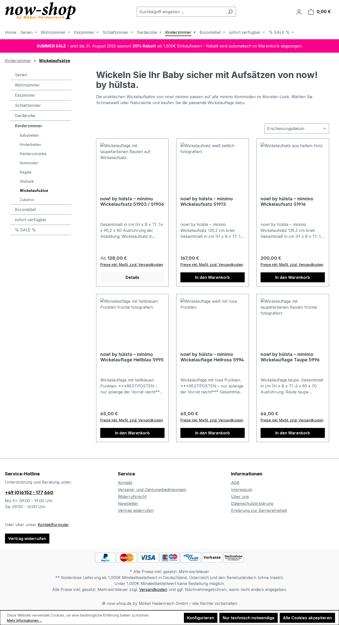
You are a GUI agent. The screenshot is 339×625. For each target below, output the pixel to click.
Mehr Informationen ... (24, 620)
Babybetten (29, 135)
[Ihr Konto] (299, 12)
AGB (235, 482)
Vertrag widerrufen (27, 538)
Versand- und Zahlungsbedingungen (152, 489)
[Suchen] (230, 12)
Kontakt (125, 482)
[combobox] (181, 12)
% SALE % (25, 229)
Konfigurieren (200, 617)
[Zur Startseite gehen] (42, 10)
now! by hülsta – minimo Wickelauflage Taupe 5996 (290, 357)
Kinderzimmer (28, 125)
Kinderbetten (30, 144)
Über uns (240, 496)
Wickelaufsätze (34, 190)
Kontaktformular (53, 524)
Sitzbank (27, 181)
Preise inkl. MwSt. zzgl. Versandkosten (131, 264)
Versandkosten (153, 589)
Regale (26, 172)
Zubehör (27, 200)
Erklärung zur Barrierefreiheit (259, 510)
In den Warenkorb (212, 277)
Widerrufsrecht (132, 496)
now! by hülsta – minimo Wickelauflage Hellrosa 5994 (212, 357)
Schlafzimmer (28, 105)
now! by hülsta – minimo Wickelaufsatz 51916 (287, 201)
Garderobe (25, 115)
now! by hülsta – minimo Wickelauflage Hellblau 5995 (132, 357)
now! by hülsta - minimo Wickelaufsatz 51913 (206, 201)
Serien (21, 74)
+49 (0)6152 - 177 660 (29, 492)
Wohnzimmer (27, 85)
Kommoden (29, 163)
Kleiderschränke (33, 154)
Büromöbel (25, 209)
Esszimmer (25, 95)
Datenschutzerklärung (252, 503)
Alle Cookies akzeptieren (307, 617)
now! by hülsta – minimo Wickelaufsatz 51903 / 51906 (132, 201)
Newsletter (128, 503)
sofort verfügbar (30, 219)
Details (132, 277)
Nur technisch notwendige (248, 617)
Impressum (241, 489)
